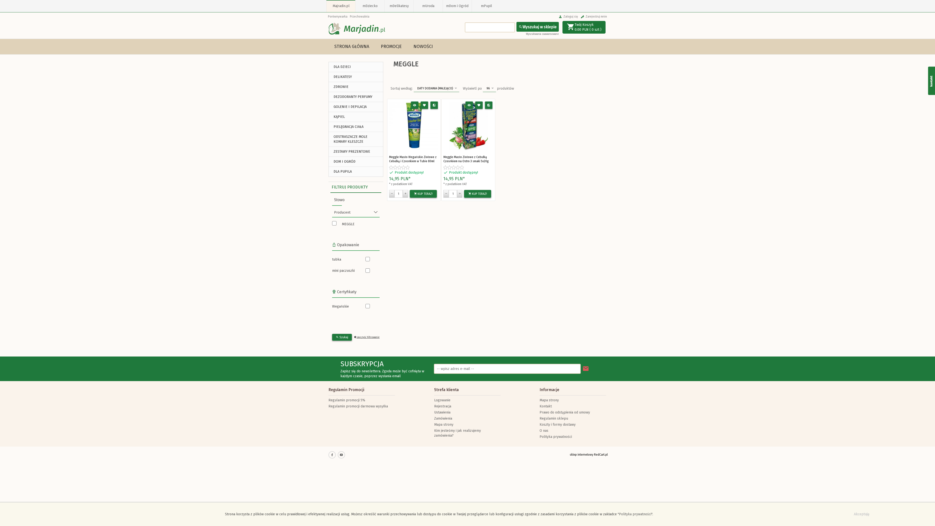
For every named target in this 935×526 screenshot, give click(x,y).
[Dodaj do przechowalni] (424, 105)
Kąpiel (339, 117)
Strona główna (351, 46)
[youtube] (341, 455)
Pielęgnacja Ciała (349, 127)
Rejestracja (442, 406)
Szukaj (343, 337)
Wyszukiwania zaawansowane (542, 34)
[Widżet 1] (931, 80)
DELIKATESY (343, 77)
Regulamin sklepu (554, 418)
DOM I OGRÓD (344, 162)
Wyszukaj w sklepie (540, 27)
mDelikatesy (399, 6)
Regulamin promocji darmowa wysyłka (358, 406)
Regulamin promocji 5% (346, 400)
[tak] (372, 259)
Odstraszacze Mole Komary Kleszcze (350, 139)
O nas (544, 431)
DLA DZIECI (342, 67)
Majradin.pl (341, 6)
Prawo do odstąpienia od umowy (565, 412)
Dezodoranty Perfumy (353, 97)
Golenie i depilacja (350, 107)
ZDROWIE (341, 87)
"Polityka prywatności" (635, 514)
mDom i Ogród (457, 6)
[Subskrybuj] (586, 369)
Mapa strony (443, 425)
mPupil (486, 6)
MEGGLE (348, 224)
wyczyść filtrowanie (368, 337)
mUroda (428, 6)
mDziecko (370, 6)
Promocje (391, 46)
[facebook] (332, 455)
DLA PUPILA (343, 171)
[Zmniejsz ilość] (391, 194)
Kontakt (546, 406)
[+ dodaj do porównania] (434, 105)
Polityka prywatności (556, 437)
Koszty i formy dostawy (558, 425)
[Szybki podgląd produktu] (415, 105)
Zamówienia (443, 418)
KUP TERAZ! (425, 194)
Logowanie (442, 400)
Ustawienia (442, 412)
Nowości (423, 46)
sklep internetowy (581, 454)
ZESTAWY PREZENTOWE (352, 152)
